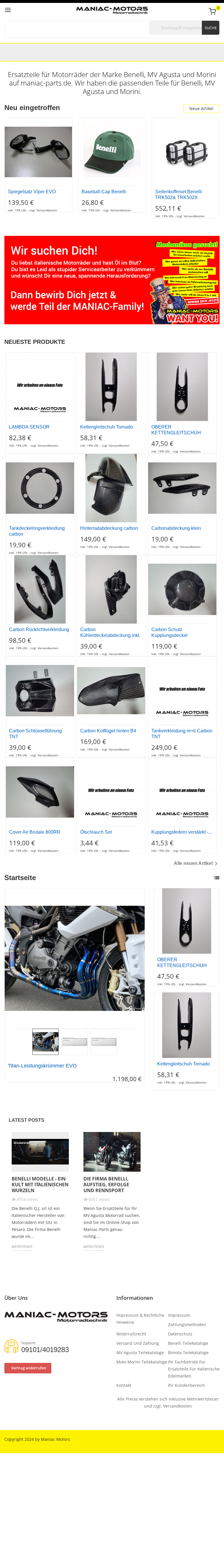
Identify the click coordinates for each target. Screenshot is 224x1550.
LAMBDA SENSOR (29, 426)
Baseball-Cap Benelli (104, 191)
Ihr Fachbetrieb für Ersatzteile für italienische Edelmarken (194, 1369)
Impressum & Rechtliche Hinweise (140, 1318)
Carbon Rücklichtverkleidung (39, 629)
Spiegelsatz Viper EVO (32, 191)
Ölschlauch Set (96, 832)
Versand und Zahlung (137, 1343)
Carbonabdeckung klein (176, 528)
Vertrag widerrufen (28, 1367)
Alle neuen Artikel (197, 863)
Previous (3, 958)
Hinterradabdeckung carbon (109, 528)
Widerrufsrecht (131, 1334)
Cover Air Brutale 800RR (34, 832)
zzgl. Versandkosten (172, 1406)
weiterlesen (22, 1246)
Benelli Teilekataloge (188, 1343)
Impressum (179, 1315)
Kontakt (123, 1385)
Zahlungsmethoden (187, 1324)
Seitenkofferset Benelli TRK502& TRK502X (178, 194)
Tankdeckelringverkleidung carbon (37, 531)
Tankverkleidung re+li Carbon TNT (181, 733)
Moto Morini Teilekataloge (141, 1362)
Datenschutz (180, 1334)
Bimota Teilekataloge (188, 1352)
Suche (211, 27)
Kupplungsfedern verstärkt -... (181, 832)
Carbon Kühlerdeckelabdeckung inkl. (110, 632)
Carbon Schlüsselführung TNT (35, 733)
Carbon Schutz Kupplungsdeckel (169, 632)
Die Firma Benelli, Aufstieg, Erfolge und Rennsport (106, 1184)
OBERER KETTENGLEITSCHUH (176, 429)
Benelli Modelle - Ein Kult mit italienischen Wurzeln (40, 1184)
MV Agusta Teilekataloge (140, 1352)
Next (146, 958)
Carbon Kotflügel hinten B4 (108, 730)
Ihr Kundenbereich (186, 1385)
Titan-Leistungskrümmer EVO (42, 1066)
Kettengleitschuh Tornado (106, 426)
